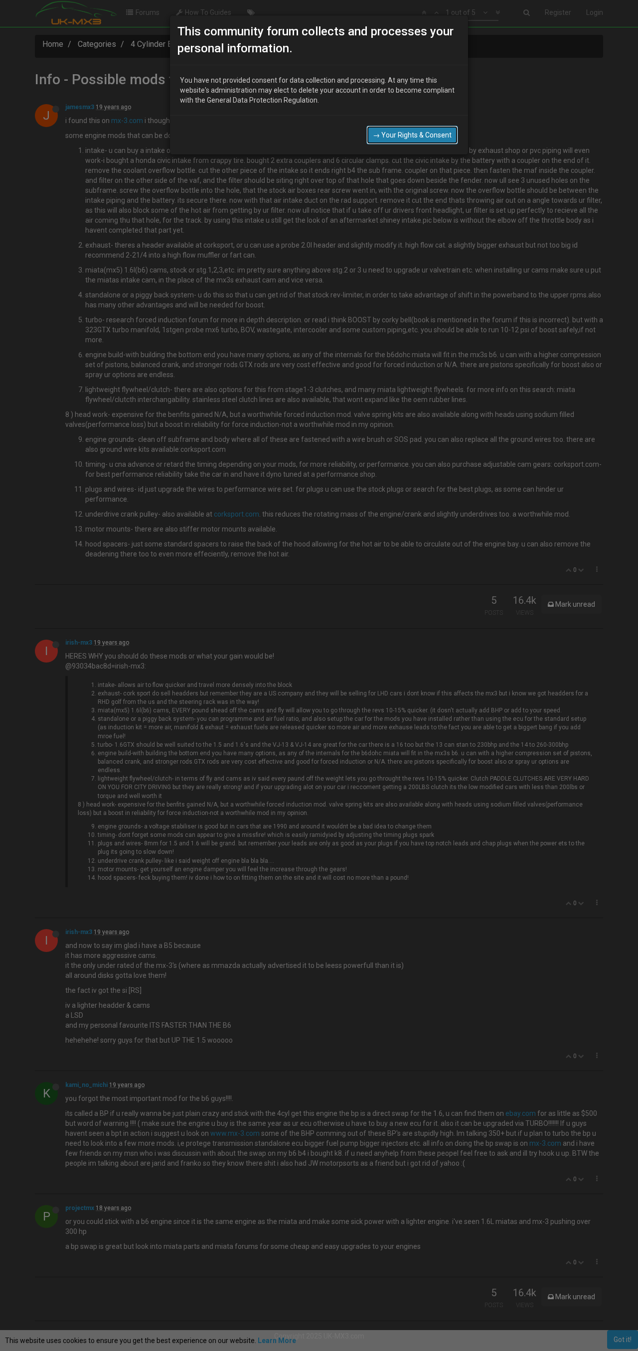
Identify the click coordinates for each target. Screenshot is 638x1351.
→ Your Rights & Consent (412, 135)
